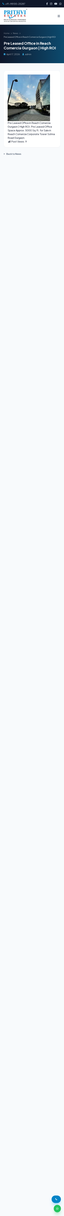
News (15, 33)
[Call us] (56, 1199)
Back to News (13, 153)
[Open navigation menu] (59, 16)
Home (6, 33)
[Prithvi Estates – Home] (14, 16)
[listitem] (47, 4)
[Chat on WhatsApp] (57, 1208)
